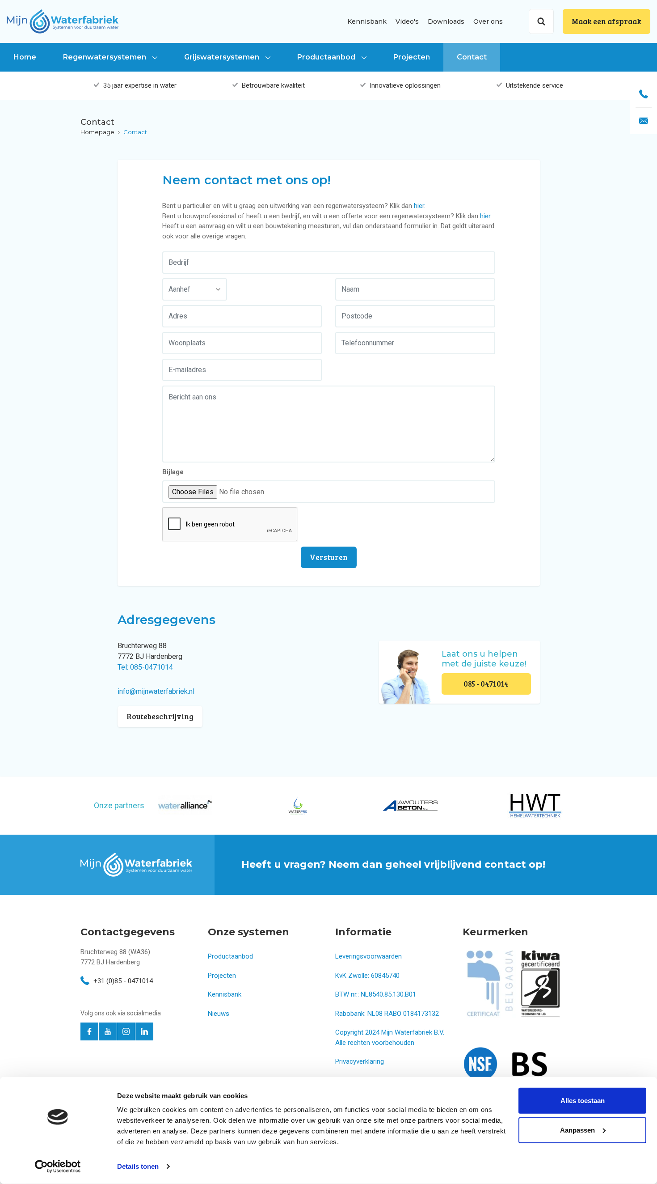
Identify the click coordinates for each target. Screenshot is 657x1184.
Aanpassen (577, 1129)
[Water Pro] (297, 805)
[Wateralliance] (185, 805)
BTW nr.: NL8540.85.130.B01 (375, 994)
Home (24, 57)
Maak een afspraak (606, 21)
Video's (407, 21)
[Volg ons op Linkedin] (144, 1031)
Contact (472, 57)
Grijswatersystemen (222, 57)
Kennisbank (367, 21)
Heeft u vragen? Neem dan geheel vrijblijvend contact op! (393, 864)
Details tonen (138, 1166)
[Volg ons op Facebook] (89, 1031)
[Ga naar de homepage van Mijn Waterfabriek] (62, 21)
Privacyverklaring (359, 1061)
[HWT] (535, 805)
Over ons (488, 21)
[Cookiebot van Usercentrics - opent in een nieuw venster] (58, 1166)
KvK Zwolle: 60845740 (367, 976)
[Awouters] (410, 805)
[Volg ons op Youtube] (108, 1031)
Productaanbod (327, 57)
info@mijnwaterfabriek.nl (156, 691)
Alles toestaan (582, 1100)
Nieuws (218, 1014)
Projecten (411, 57)
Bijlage (173, 472)
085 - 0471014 (486, 684)
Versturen (329, 557)
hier (419, 206)
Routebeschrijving (160, 716)
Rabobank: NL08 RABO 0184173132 (387, 1014)
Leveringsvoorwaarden (368, 956)
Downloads (446, 21)
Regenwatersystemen (105, 57)
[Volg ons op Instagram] (126, 1031)
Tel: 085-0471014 (145, 667)
